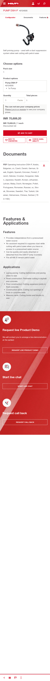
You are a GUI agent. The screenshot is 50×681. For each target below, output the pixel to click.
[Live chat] (15, 677)
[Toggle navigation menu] (4, 3)
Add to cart (26, 133)
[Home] (13, 3)
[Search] (44, 3)
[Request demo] (10, 677)
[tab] (10, 17)
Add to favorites (12, 140)
